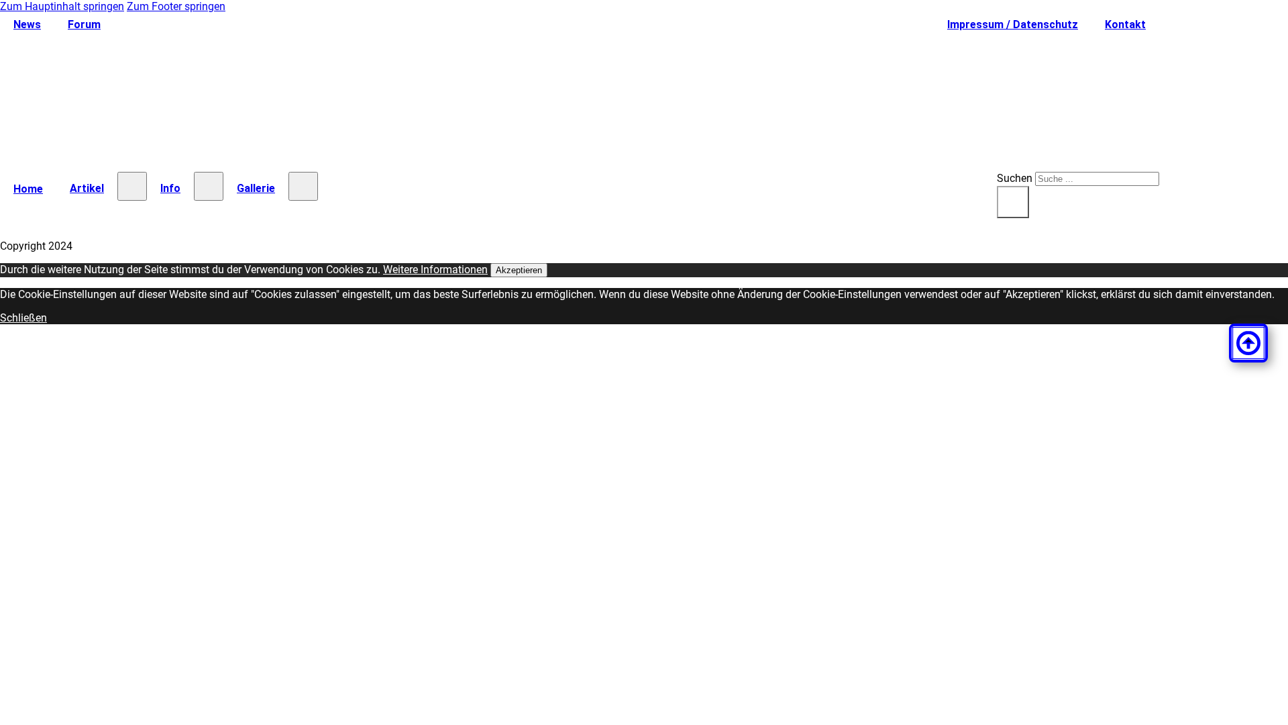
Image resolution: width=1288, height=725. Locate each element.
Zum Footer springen (176, 6)
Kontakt (1125, 24)
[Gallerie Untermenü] (303, 186)
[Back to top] (1248, 343)
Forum (84, 24)
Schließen (23, 317)
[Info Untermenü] (208, 186)
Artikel (87, 188)
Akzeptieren (519, 270)
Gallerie (256, 188)
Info (170, 188)
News (27, 24)
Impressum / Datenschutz (1012, 24)
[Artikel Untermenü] (132, 186)
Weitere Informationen (435, 269)
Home (28, 189)
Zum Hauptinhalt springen (62, 6)
